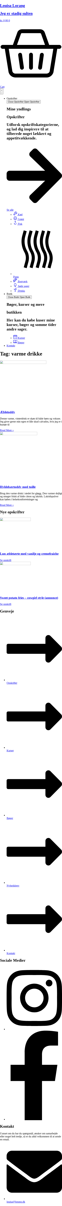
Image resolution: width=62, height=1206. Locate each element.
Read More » (7, 430)
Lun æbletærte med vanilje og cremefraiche (29, 553)
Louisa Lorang (12, 5)
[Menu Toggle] (1, 91)
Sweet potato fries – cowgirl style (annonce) (29, 597)
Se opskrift (5, 560)
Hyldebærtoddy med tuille (18, 487)
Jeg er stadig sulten (16, 13)
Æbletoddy (7, 412)
